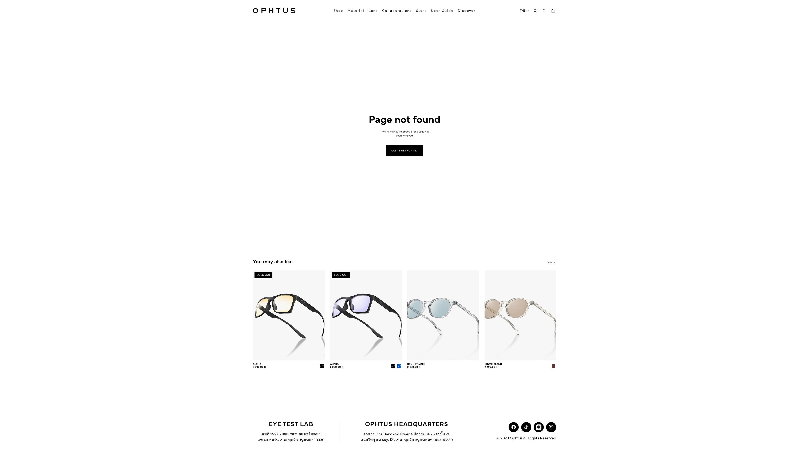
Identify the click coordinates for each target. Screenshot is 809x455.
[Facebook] (513, 427)
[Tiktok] (526, 427)
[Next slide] (318, 315)
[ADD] (472, 354)
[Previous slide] (259, 315)
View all (551, 262)
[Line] (538, 427)
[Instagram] (551, 427)
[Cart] (553, 10)
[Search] (535, 10)
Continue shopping (404, 150)
